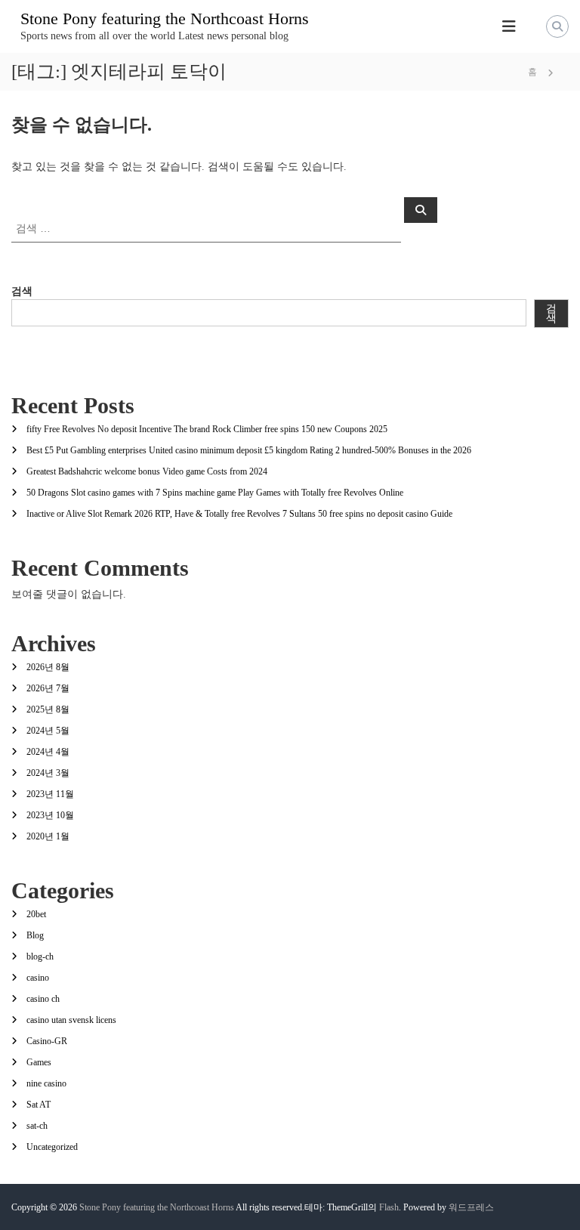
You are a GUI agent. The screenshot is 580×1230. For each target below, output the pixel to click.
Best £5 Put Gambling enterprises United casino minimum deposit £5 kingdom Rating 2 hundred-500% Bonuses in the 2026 (248, 450)
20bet (36, 914)
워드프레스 (471, 1207)
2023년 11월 (50, 794)
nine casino (46, 1083)
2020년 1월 (47, 836)
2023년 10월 (50, 815)
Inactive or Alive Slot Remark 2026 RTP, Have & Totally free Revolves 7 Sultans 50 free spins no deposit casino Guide (239, 513)
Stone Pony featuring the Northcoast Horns (164, 18)
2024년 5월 (47, 730)
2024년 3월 (47, 773)
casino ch (43, 999)
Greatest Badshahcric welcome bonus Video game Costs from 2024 (146, 471)
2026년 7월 (47, 688)
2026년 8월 (47, 667)
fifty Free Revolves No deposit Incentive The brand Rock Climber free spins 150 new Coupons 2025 (206, 429)
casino (37, 977)
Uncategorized (52, 1147)
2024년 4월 (47, 751)
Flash (389, 1207)
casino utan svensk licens (71, 1020)
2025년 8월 (47, 709)
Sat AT (38, 1104)
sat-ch (37, 1125)
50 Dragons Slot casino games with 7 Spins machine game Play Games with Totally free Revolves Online (214, 492)
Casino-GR (46, 1041)
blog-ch (40, 956)
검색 (21, 291)
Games (38, 1062)
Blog (35, 935)
